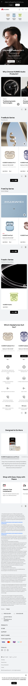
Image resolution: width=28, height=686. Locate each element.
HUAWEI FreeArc (7, 304)
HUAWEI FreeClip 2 (8, 235)
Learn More (11, 61)
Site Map (3, 659)
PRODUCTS (4, 625)
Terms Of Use (3, 662)
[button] (19, 9)
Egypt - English (5, 657)
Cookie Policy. (23, 679)
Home (2, 609)
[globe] (1, 657)
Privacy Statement (5, 665)
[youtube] (8, 650)
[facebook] (2, 650)
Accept (14, 683)
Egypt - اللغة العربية (13, 657)
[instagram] (5, 650)
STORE (3, 628)
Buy (19, 61)
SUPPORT (4, 632)
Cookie (2, 667)
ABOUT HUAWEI (5, 635)
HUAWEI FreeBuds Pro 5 (9, 162)
